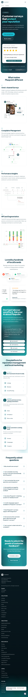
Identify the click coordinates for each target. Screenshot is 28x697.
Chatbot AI (3, 606)
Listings (3, 598)
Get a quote (4, 648)
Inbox (2, 604)
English (3, 588)
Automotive (4, 625)
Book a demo (7, 38)
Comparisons (4, 660)
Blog (2, 650)
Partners (3, 646)
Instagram (3, 685)
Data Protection (5, 677)
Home (2, 5)
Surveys (3, 610)
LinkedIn (3, 690)
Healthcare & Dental (5, 623)
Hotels (2, 633)
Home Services (4, 637)
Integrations (4, 652)
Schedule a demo (14, 556)
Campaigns (4, 612)
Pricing (2, 644)
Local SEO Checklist (5, 658)
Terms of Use (4, 673)
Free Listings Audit (5, 656)
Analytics (3, 616)
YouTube (3, 692)
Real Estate (3, 627)
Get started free (8, 34)
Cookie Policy (4, 675)
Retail (2, 629)
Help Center (4, 662)
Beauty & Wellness (5, 635)
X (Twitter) (3, 687)
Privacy (3, 671)
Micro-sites (3, 608)
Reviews (3, 600)
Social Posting (4, 602)
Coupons (3, 614)
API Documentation (5, 664)
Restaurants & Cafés (6, 631)
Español (3, 591)
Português (3, 590)
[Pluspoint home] (5, 2)
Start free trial (14, 560)
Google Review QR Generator (8, 654)
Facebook (3, 683)
